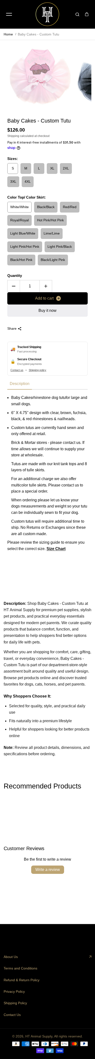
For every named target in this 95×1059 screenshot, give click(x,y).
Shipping (13, 136)
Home (8, 34)
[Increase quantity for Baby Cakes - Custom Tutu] (45, 286)
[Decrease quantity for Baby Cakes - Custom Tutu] (13, 286)
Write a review (47, 869)
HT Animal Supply (38, 1036)
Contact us (16, 370)
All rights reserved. (68, 1036)
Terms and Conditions (20, 968)
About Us (11, 957)
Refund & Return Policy (21, 980)
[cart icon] (86, 14)
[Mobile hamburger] (9, 14)
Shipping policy (37, 370)
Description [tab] (19, 384)
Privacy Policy (14, 991)
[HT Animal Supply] (47, 14)
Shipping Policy (15, 1003)
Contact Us (12, 1015)
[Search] (77, 14)
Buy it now (47, 310)
